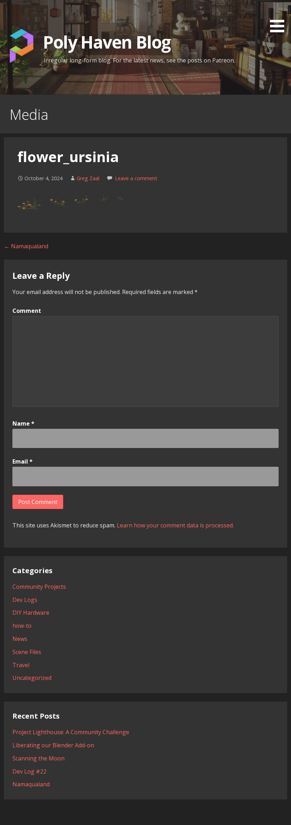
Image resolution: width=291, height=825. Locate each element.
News (19, 639)
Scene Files (26, 652)
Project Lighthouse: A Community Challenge (70, 732)
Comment (26, 311)
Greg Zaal (88, 178)
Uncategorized (31, 678)
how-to (22, 626)
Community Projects (39, 587)
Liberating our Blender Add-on (53, 745)
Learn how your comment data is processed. (175, 525)
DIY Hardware (30, 612)
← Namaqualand (26, 246)
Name (23, 423)
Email (22, 461)
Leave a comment (136, 178)
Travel (20, 665)
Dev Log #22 (29, 771)
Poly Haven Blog (106, 42)
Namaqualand (31, 784)
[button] (279, 17)
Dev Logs (24, 600)
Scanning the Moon (38, 758)
